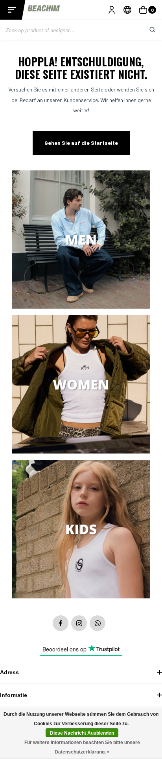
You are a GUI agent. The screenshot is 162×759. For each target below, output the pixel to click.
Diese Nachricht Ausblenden (82, 733)
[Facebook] (60, 623)
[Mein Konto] (112, 10)
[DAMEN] (81, 385)
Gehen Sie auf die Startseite (81, 142)
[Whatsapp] (97, 623)
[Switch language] (127, 10)
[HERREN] (81, 240)
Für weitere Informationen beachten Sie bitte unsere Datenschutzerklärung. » (82, 747)
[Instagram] (79, 623)
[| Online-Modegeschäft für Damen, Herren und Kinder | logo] (44, 9)
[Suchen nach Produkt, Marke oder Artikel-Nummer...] (146, 30)
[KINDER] (81, 530)
